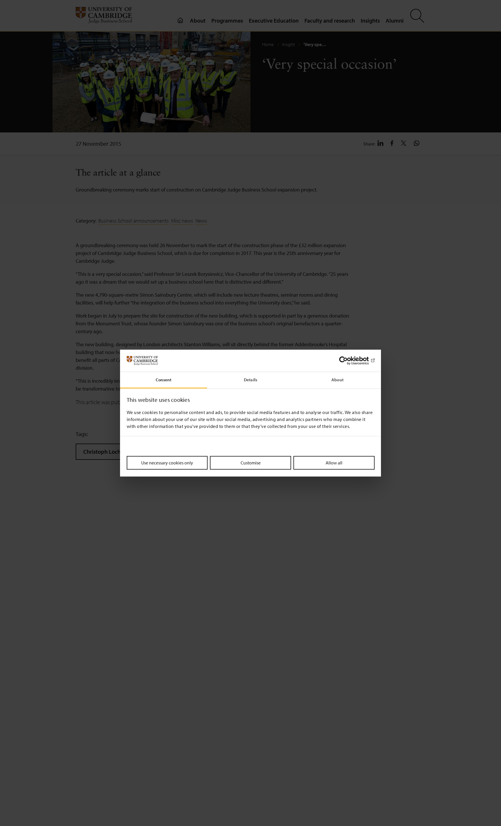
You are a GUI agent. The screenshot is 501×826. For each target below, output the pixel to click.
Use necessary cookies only (167, 463)
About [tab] (337, 379)
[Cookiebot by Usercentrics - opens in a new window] (349, 360)
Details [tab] (250, 379)
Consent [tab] (164, 379)
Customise (251, 463)
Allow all (334, 463)
